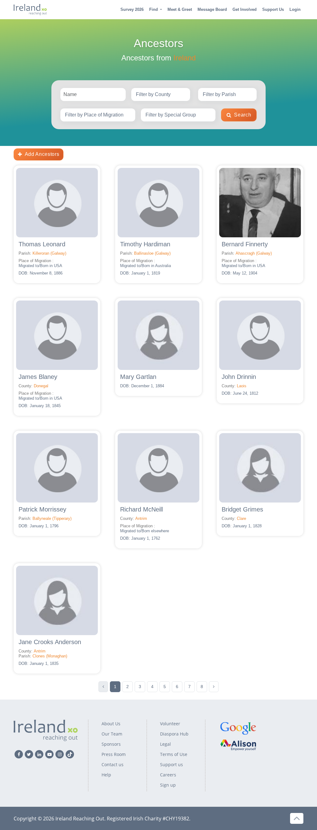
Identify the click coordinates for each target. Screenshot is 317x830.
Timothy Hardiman (145, 244)
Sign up (168, 785)
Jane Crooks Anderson (50, 642)
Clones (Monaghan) (50, 656)
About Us (111, 724)
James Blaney (38, 376)
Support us (171, 764)
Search (242, 114)
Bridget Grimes (242, 509)
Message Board (212, 9)
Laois (241, 386)
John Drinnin (239, 376)
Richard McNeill (141, 509)
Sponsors (111, 744)
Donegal (41, 386)
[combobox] (160, 94)
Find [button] (153, 9)
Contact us (113, 764)
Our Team (112, 734)
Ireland (184, 58)
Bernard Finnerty (245, 244)
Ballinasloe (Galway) (152, 253)
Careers (168, 775)
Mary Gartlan (138, 376)
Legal (165, 744)
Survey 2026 (132, 9)
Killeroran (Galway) (49, 253)
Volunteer (170, 724)
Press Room (114, 754)
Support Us (273, 9)
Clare (241, 518)
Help (106, 775)
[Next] (214, 686)
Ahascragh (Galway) (254, 253)
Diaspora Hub (174, 734)
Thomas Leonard (42, 244)
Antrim (141, 518)
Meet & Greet (179, 9)
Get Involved (244, 9)
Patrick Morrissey (42, 509)
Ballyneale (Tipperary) (52, 518)
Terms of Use (173, 754)
